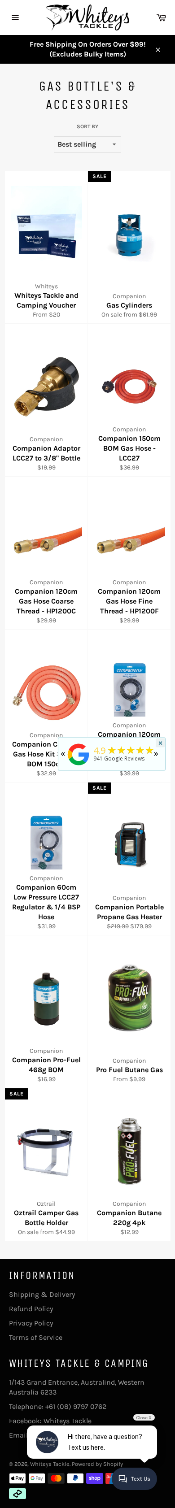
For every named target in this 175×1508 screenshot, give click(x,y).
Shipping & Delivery (42, 1294)
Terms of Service (35, 1337)
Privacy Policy (31, 1323)
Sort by (87, 126)
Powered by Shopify (97, 1463)
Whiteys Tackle (68, 1421)
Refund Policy (31, 1308)
